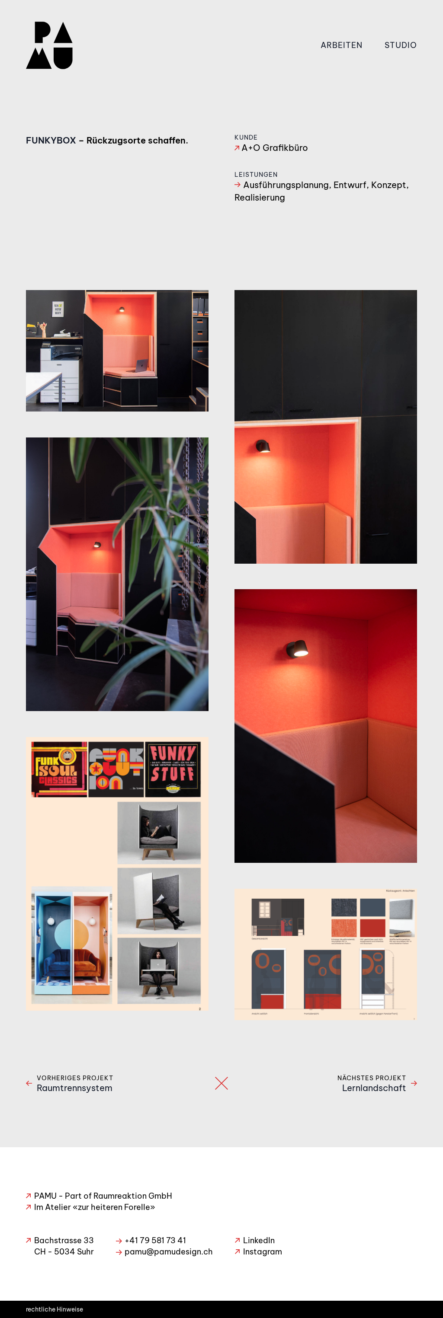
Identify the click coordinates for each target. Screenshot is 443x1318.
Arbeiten (342, 45)
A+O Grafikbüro (274, 147)
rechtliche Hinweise (54, 1309)
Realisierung (259, 197)
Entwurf (350, 184)
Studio (401, 45)
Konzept (388, 184)
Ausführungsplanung (286, 184)
